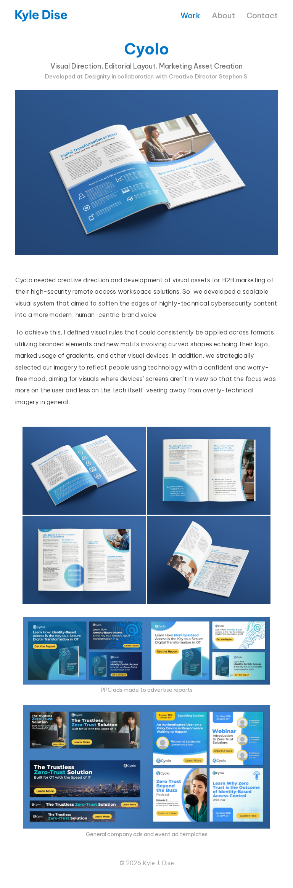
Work (190, 15)
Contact (262, 15)
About (223, 15)
